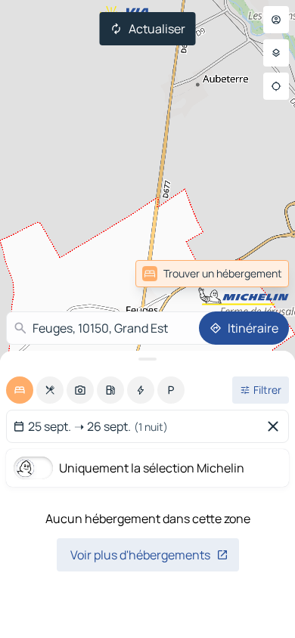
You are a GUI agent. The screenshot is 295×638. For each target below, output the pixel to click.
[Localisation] (276, 86)
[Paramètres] (276, 53)
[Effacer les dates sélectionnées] (276, 426)
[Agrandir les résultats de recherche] (147, 359)
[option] (19, 390)
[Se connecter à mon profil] (276, 19)
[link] (255, 273)
